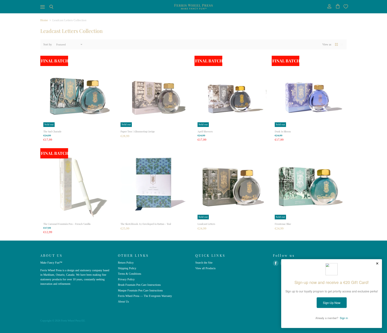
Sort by (47, 44)
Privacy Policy (126, 279)
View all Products (205, 268)
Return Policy (126, 262)
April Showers (205, 131)
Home (44, 20)
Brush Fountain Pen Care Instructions (139, 284)
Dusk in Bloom (283, 131)
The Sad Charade (52, 131)
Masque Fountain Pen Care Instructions (140, 290)
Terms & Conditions (129, 273)
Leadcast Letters (206, 223)
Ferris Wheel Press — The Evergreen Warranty (145, 295)
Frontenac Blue (283, 223)
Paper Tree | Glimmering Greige (138, 131)
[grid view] (336, 44)
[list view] (342, 44)
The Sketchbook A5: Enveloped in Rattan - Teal (146, 223)
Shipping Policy (127, 268)
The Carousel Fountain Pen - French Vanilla (67, 223)
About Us (123, 301)
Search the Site (203, 262)
